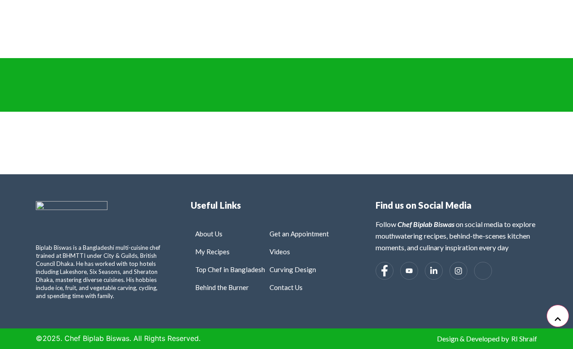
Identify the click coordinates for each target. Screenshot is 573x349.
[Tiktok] (483, 271)
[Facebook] (384, 271)
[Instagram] (458, 271)
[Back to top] (558, 316)
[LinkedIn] (434, 271)
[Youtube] (409, 271)
